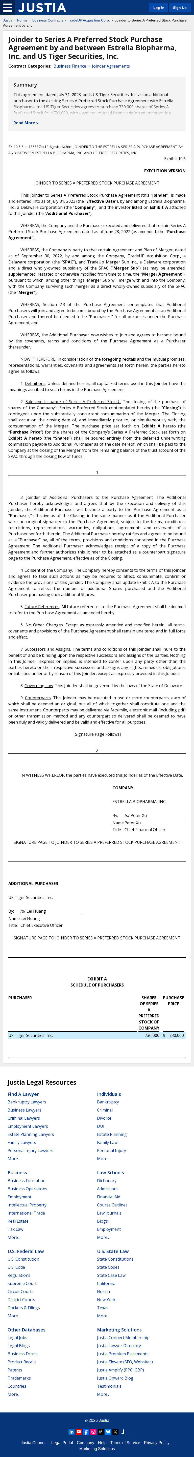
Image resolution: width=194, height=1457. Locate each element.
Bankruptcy (108, 1102)
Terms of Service (125, 1443)
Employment (19, 1197)
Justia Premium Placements (123, 1354)
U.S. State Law (113, 1251)
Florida (103, 1291)
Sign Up (180, 8)
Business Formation (26, 1180)
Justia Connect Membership (123, 1337)
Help (102, 1443)
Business (17, 1172)
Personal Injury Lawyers (30, 1150)
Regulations (19, 1275)
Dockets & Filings (24, 1307)
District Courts (21, 1299)
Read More (24, 123)
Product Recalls (22, 1362)
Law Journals (109, 1213)
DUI (100, 1126)
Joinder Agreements (111, 66)
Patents (15, 1370)
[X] (115, 1432)
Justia (7, 20)
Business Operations (27, 1189)
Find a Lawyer (23, 1094)
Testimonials (109, 1386)
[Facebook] (86, 1432)
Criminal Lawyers (24, 1118)
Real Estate (18, 1221)
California (106, 1283)
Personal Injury (111, 1150)
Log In (158, 8)
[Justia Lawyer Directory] (123, 1432)
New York (106, 1299)
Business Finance (70, 66)
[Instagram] (93, 1432)
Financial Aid (108, 1197)
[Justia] (42, 7)
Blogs (102, 1221)
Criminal (105, 1110)
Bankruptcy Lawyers (27, 1102)
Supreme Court (22, 1283)
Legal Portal (62, 1443)
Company (85, 1443)
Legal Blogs (19, 1345)
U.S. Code (16, 1267)
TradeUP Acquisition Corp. (89, 20)
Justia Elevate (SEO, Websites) (125, 1362)
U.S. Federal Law (26, 1251)
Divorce (104, 1118)
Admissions (107, 1189)
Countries (17, 1386)
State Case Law (111, 1275)
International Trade (26, 1213)
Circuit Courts (21, 1291)
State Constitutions (115, 1259)
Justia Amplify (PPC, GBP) (120, 1370)
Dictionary (106, 1180)
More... (14, 1158)
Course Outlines (112, 1205)
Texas (102, 1307)
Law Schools (110, 1172)
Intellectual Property (27, 1205)
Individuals (109, 1094)
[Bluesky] (108, 1432)
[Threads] (101, 1432)
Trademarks (19, 1378)
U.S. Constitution (23, 1259)
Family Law (107, 1142)
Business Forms (23, 1354)
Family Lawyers (22, 1142)
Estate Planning (112, 1134)
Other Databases (26, 1330)
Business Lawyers (24, 1110)
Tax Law (15, 1229)
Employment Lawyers (28, 1126)
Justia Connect (34, 1443)
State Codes (108, 1267)
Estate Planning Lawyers (31, 1134)
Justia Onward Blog (115, 1378)
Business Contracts (47, 20)
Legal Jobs (17, 1337)
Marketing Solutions (119, 1330)
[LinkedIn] (71, 1432)
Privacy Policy (156, 1443)
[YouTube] (79, 1432)
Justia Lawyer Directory (119, 1345)
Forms (22, 20)
